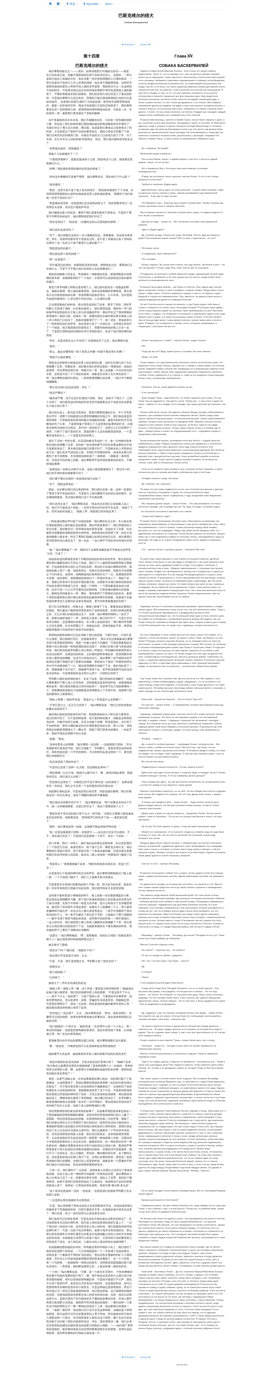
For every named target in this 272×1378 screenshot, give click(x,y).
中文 (72, 3)
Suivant (144, 44)
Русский (92, 3)
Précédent (129, 44)
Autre (108, 3)
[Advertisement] (136, 31)
